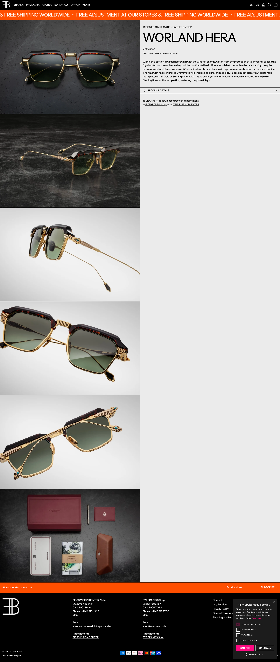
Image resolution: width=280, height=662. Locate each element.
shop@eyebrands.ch (154, 626)
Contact (217, 600)
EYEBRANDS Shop (156, 104)
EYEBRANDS (16, 651)
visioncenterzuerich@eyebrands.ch (93, 626)
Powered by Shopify (11, 655)
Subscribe (268, 587)
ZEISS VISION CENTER (186, 104)
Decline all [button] (265, 648)
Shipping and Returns (225, 617)
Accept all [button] (245, 648)
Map (75, 614)
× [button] (274, 602)
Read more (256, 618)
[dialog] (255, 629)
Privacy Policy (221, 608)
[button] (269, 5)
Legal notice (220, 604)
